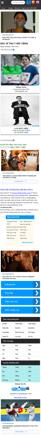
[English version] (38, 3)
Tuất (16, 350)
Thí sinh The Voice (12, 230)
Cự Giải (17, 336)
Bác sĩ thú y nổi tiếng (18, 195)
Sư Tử (30, 336)
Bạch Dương (19, 332)
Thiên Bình (19, 324)
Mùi (16, 345)
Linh (29, 367)
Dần (29, 354)
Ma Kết (17, 328)
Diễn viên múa (11, 235)
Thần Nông (32, 324)
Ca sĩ (3, 8)
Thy (29, 380)
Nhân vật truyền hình (13, 227)
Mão (3, 358)
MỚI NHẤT (33, 8)
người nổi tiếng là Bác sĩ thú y (22, 193)
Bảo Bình (31, 328)
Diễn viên (17, 8)
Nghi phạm (23, 238)
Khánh (17, 380)
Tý (3, 354)
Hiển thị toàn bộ (27, 242)
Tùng (17, 367)
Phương (5, 380)
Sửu (16, 354)
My (3, 371)
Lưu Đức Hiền (21, 128)
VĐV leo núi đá (11, 232)
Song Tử (5, 336)
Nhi (3, 376)
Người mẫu (25, 8)
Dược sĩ (22, 235)
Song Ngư (5, 332)
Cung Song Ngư (21, 89)
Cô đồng (22, 232)
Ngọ (3, 345)
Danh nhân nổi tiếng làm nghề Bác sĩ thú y (16, 189)
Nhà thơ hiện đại (25, 224)
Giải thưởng (10, 238)
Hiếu (29, 371)
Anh (29, 376)
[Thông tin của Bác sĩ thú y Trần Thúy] (20, 85)
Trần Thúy (21, 87)
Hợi (29, 350)
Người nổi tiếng (5, 46)
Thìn (16, 358)
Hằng (17, 376)
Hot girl (10, 8)
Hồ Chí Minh (21, 132)
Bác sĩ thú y (15, 46)
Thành (4, 367)
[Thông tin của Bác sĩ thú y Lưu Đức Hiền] (20, 126)
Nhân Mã (5, 328)
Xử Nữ (4, 324)
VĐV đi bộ (23, 230)
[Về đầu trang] (39, 435)
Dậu (3, 350)
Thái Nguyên (21, 91)
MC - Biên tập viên (26, 221)
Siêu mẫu (23, 227)
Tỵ (29, 358)
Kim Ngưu (31, 332)
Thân (30, 345)
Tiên (16, 371)
